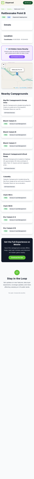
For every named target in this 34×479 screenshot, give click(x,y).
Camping (9, 9)
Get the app (28, 2)
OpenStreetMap (23, 87)
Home (2, 9)
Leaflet (16, 87)
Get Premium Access (17, 57)
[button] (17, 73)
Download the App (17, 257)
